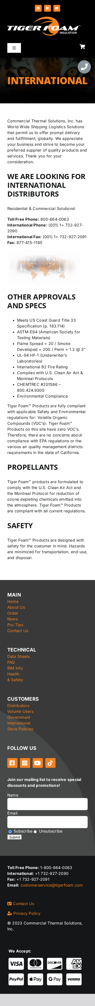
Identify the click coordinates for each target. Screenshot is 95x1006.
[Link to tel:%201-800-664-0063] (84, 67)
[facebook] (38, 8)
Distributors (18, 705)
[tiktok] (50, 763)
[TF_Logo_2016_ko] (43, 18)
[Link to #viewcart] (82, 46)
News (12, 618)
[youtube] (56, 8)
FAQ (11, 662)
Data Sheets (18, 656)
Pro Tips (15, 624)
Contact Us (17, 630)
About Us (16, 607)
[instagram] (47, 8)
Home (13, 601)
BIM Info (15, 668)
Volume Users (20, 711)
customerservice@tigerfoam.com (51, 885)
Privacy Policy (26, 913)
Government (18, 717)
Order (12, 613)
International (18, 723)
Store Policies (20, 728)
